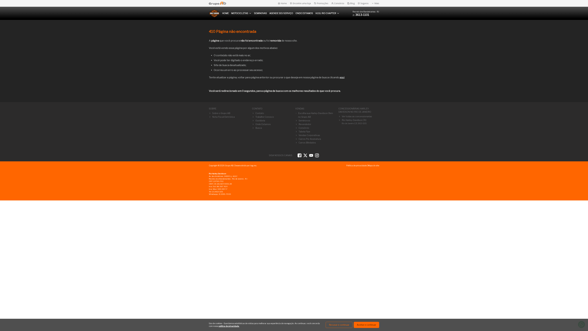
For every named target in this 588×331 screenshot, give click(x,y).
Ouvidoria (260, 120)
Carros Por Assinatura (310, 139)
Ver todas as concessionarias (357, 116)
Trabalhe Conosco (264, 117)
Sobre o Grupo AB (221, 113)
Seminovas (260, 13)
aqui (342, 77)
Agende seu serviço (281, 13)
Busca (258, 128)
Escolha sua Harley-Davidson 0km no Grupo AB (315, 115)
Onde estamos (304, 13)
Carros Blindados (307, 142)
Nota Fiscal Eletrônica (223, 117)
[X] (305, 155)
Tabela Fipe (304, 131)
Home (225, 13)
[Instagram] (317, 155)
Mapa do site (373, 165)
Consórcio (304, 128)
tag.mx (253, 165)
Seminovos (304, 120)
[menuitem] (225, 13)
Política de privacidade (356, 165)
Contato (259, 113)
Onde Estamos (263, 124)
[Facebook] (299, 155)
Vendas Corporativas (309, 135)
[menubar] (280, 13)
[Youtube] (311, 155)
